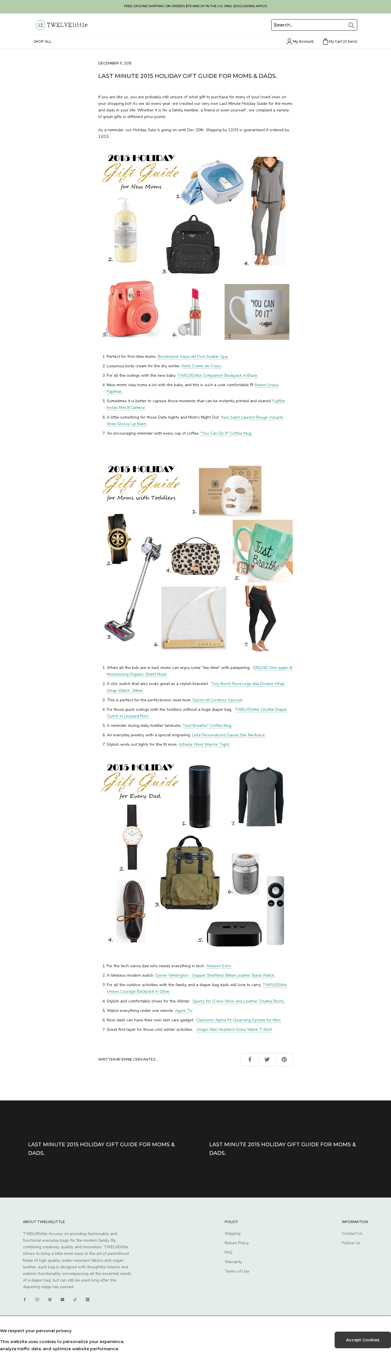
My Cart (343, 41)
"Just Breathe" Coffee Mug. (207, 725)
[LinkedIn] (87, 1299)
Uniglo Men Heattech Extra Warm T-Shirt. (235, 1029)
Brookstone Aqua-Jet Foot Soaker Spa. (193, 356)
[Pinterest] (50, 1299)
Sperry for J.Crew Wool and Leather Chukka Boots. (239, 1001)
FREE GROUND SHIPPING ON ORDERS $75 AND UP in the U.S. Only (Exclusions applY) (195, 6)
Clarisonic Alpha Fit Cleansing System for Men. (238, 1020)
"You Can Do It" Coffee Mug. (227, 433)
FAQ (228, 1252)
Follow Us (351, 1243)
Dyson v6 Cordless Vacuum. (218, 700)
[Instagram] (37, 1299)
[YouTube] (62, 1299)
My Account (303, 41)
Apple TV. (184, 1010)
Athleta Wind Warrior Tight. (205, 744)
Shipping (232, 1233)
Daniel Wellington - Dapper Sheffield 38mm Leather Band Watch (215, 975)
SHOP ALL (43, 41)
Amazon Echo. (219, 966)
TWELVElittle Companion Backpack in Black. (217, 375)
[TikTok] (75, 1299)
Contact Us (352, 1233)
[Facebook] (24, 1299)
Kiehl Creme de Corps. (202, 366)
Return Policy (237, 1243)
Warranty (233, 1262)
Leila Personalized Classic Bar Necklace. (229, 735)
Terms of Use (237, 1271)
